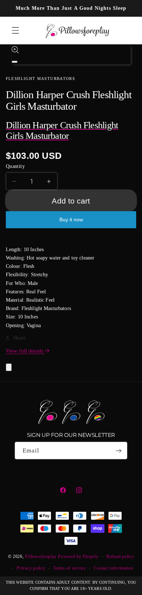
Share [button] (19, 338)
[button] (15, 30)
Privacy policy (31, 568)
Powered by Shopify (78, 556)
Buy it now (71, 219)
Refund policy (120, 556)
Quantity (15, 166)
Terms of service (69, 568)
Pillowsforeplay (40, 556)
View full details (25, 351)
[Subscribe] (118, 450)
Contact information (113, 568)
